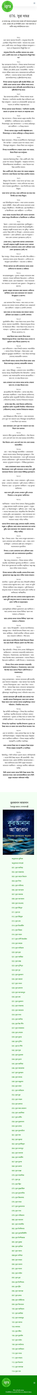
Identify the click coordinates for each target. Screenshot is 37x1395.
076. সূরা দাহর (16, 1202)
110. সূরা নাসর (17, 1353)
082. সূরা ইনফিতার (18, 1229)
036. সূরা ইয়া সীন (18, 1024)
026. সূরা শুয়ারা (17, 979)
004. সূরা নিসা (16, 881)
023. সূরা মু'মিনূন (17, 966)
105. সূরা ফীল (16, 1331)
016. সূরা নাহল (17, 935)
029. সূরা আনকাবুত (18, 992)
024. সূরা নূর (16, 970)
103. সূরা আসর (17, 1322)
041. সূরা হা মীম (17, 1046)
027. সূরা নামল (17, 983)
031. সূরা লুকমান (17, 1001)
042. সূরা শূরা (16, 1050)
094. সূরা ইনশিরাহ (18, 1282)
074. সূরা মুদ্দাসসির (18, 1193)
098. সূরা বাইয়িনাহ (18, 1300)
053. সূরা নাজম (17, 1099)
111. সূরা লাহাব (17, 1358)
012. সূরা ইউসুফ (17, 917)
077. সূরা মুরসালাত (18, 1206)
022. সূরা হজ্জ (16, 961)
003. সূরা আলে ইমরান (19, 877)
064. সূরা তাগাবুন (17, 1148)
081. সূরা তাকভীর (18, 1224)
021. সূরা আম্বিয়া (17, 957)
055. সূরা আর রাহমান (19, 1108)
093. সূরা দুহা (16, 1278)
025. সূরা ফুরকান (17, 975)
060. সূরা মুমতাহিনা (18, 1131)
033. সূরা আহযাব (18, 1010)
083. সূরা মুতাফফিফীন (19, 1233)
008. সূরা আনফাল (18, 899)
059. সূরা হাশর (17, 1126)
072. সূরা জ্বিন (16, 1184)
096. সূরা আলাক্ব (17, 1291)
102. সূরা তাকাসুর (18, 1318)
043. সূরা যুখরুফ (17, 1055)
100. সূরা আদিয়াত (18, 1309)
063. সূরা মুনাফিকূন (18, 1144)
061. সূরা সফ (16, 1135)
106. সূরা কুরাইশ (17, 1336)
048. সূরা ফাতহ (17, 1077)
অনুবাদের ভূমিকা (17, 859)
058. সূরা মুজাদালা (18, 1122)
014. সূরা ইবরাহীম (18, 926)
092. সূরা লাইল (17, 1273)
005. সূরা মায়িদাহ (17, 885)
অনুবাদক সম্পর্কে (17, 863)
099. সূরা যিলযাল (18, 1304)
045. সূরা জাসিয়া (17, 1064)
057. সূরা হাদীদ (17, 1117)
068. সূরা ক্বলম (17, 1166)
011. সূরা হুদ (16, 912)
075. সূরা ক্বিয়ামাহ (18, 1197)
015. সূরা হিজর (17, 930)
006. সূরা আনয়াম (18, 890)
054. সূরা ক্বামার (17, 1104)
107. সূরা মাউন (17, 1340)
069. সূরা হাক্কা (16, 1171)
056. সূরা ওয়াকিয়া (18, 1113)
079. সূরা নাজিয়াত (18, 1215)
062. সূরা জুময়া (17, 1139)
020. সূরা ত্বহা (16, 952)
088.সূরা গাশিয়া (17, 1255)
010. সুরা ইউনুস (17, 908)
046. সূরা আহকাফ (18, 1068)
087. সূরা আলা (17, 1251)
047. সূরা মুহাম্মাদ (17, 1073)
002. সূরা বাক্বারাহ (18, 872)
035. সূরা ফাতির (17, 1019)
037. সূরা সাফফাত (18, 1028)
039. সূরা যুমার (17, 1037)
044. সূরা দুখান (17, 1059)
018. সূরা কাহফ (17, 943)
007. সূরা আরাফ (17, 894)
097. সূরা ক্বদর (16, 1295)
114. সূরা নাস (16, 1371)
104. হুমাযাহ (16, 1327)
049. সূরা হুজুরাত (17, 1082)
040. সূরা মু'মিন (17, 1041)
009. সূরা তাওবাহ (17, 903)
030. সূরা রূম (16, 997)
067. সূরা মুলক (17, 1162)
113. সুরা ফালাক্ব (17, 1367)
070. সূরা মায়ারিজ (18, 1175)
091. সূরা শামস (17, 1269)
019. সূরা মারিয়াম (18, 948)
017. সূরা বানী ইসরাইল (19, 939)
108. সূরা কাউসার (18, 1344)
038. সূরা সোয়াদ (17, 1032)
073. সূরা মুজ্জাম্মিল (18, 1188)
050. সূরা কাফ (16, 1086)
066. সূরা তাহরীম (17, 1157)
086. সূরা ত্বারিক (17, 1246)
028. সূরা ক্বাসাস (17, 988)
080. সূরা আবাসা (17, 1220)
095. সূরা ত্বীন (16, 1287)
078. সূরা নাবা (16, 1211)
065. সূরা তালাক (17, 1153)
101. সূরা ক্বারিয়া (17, 1313)
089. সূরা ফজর (17, 1260)
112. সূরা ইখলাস (17, 1362)
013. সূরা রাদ (16, 921)
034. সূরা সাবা (16, 1015)
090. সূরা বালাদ (17, 1264)
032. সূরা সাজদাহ (17, 1006)
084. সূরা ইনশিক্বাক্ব (18, 1238)
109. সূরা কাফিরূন (18, 1349)
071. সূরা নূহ (16, 1180)
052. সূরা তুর (16, 1095)
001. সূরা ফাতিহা (17, 868)
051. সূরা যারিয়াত (18, 1090)
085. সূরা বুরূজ (17, 1242)
